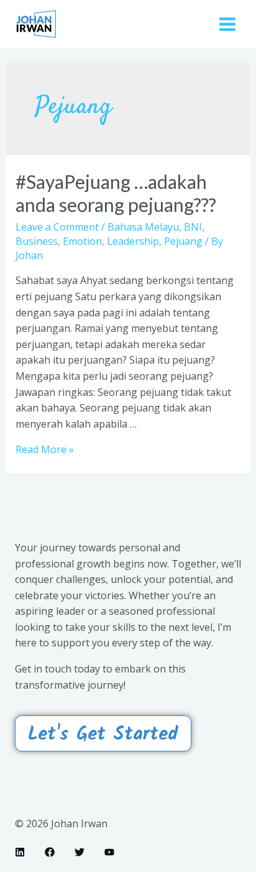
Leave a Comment (57, 227)
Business (37, 241)
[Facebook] (50, 852)
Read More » (45, 449)
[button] (103, 733)
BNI (193, 227)
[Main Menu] (227, 23)
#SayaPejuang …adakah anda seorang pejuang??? (116, 193)
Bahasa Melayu (143, 227)
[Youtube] (109, 852)
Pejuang (183, 241)
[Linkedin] (20, 852)
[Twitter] (80, 852)
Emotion (82, 241)
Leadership (133, 241)
